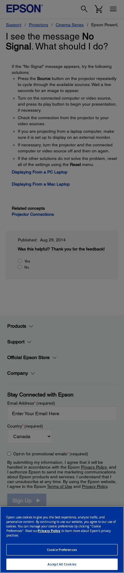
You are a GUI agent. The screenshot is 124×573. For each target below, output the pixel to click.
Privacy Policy (49, 531)
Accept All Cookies (62, 564)
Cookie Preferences (62, 550)
